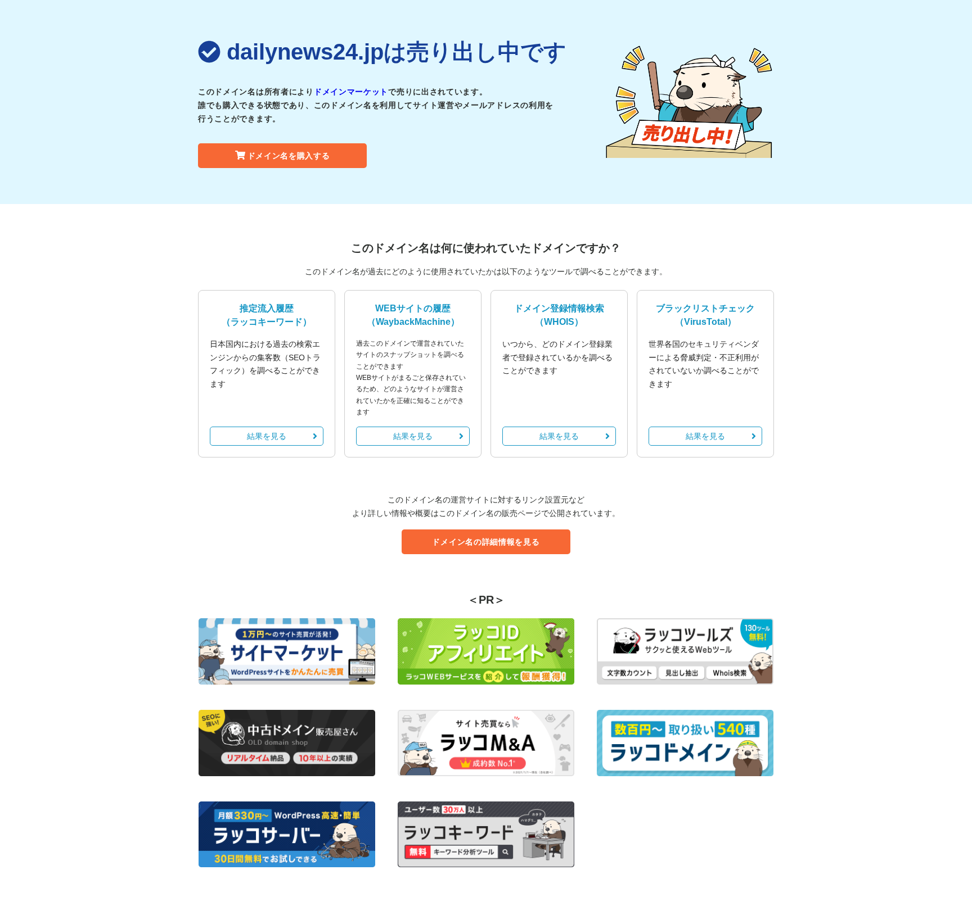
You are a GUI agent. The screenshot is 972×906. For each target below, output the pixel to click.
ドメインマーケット (351, 91)
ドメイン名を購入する (289, 155)
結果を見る (266, 436)
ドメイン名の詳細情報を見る (485, 541)
